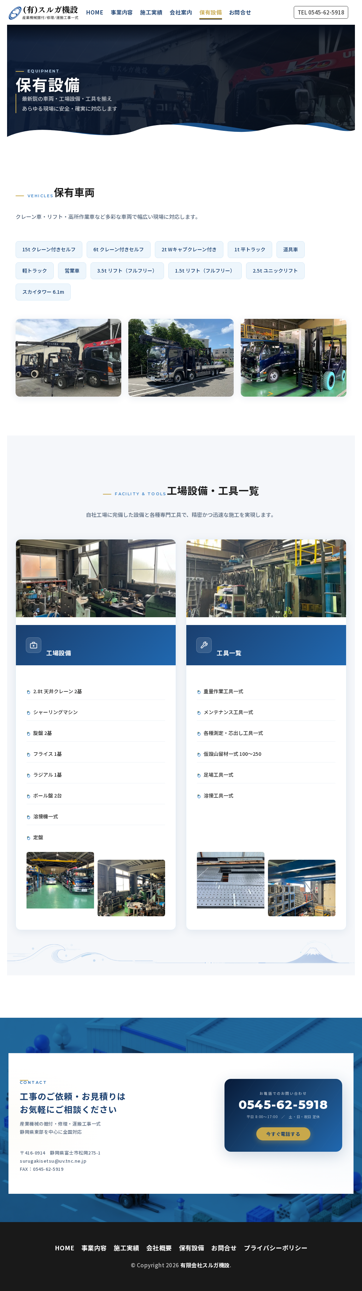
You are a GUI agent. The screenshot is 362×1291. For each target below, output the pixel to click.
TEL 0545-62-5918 (321, 12)
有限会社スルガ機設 (205, 1265)
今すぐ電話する (283, 1134)
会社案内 (181, 12)
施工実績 (151, 12)
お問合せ (240, 12)
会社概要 (159, 1247)
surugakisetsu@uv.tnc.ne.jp (53, 1160)
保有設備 (210, 12)
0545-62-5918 (283, 1105)
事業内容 (122, 12)
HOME (95, 12)
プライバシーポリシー (276, 1247)
